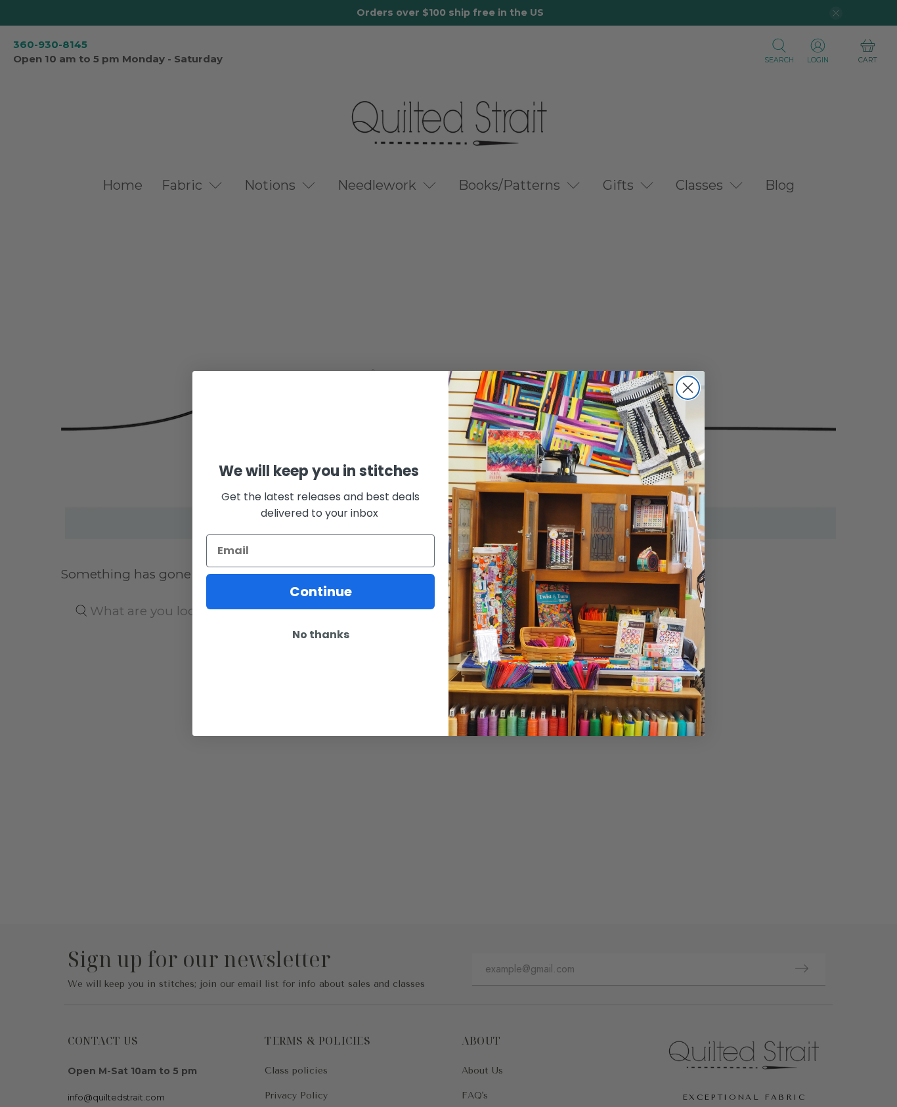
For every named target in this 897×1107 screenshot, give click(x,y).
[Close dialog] (687, 387)
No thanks (320, 634)
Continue (321, 591)
